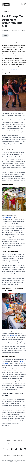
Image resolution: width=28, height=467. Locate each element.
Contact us (8, 440)
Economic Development (18, 455)
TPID (8, 443)
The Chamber (7, 455)
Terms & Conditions (17, 440)
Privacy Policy (16, 461)
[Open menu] (25, 4)
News (5, 35)
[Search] (21, 4)
